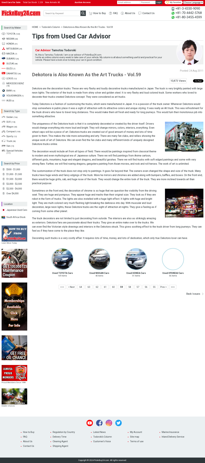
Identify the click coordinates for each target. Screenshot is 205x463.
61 (105, 287)
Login (158, 2)
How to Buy (99, 13)
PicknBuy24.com (21, 13)
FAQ (115, 13)
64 (80, 287)
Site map (134, 436)
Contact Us (148, 13)
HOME (35, 27)
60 (113, 287)
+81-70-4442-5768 (188, 13)
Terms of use (137, 441)
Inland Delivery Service (173, 436)
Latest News (99, 432)
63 (89, 287)
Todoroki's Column (50, 27)
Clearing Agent (60, 441)
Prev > (163, 287)
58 (129, 287)
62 (97, 287)
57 (138, 287)
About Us (130, 13)
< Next (71, 287)
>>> (173, 287)
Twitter (118, 423)
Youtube (89, 423)
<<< (62, 287)
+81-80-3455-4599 (188, 17)
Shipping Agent (60, 446)
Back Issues (193, 293)
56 (146, 287)
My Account (136, 432)
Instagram (109, 423)
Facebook (99, 423)
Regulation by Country (64, 432)
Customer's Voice (102, 441)
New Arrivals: (52, 2)
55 (154, 287)
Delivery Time (59, 436)
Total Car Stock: (33, 2)
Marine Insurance (170, 432)
